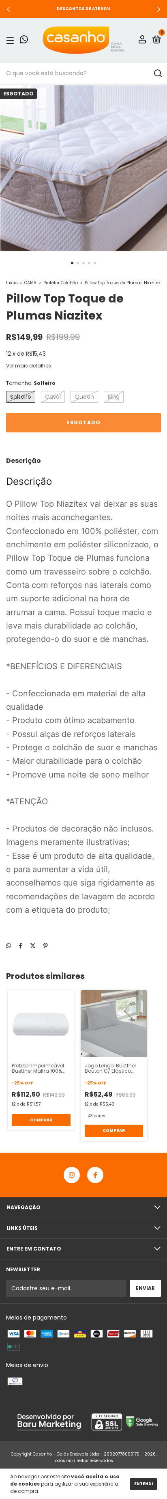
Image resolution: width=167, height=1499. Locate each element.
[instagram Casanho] (72, 1175)
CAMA (30, 283)
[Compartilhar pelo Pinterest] (45, 946)
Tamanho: (31, 383)
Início (11, 283)
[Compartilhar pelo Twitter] (33, 946)
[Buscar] (157, 73)
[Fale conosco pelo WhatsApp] (24, 40)
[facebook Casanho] (95, 1175)
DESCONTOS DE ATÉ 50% (84, 9)
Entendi (143, 1484)
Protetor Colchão (60, 283)
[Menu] (11, 40)
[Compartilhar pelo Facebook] (20, 946)
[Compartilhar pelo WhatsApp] (8, 946)
